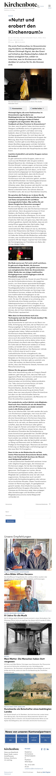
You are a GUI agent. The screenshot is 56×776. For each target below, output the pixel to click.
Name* (7, 511)
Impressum (7, 774)
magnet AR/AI (34, 738)
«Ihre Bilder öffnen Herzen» (18, 574)
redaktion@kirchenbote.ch (34, 768)
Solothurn (13, 613)
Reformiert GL (45, 738)
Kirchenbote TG (22, 738)
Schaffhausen (14, 572)
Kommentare (17, 109)
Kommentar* (9, 515)
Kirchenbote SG (10, 738)
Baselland (21, 706)
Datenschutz (8, 772)
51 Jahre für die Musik (15, 615)
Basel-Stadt (13, 706)
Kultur (10, 16)
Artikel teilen (37, 109)
